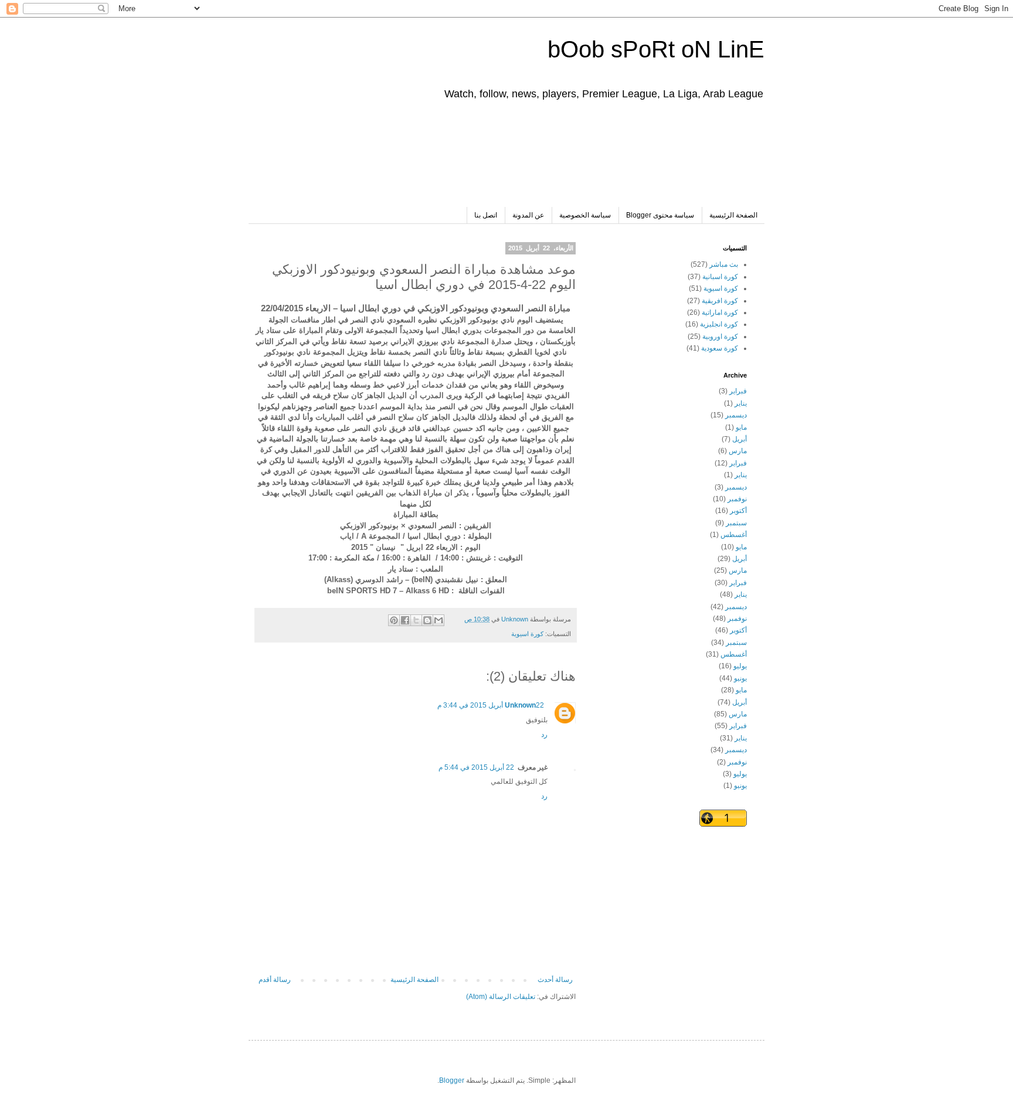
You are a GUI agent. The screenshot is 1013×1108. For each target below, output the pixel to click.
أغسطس (733, 535)
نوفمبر (737, 499)
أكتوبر (738, 511)
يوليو (740, 666)
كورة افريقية (720, 301)
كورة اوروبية (720, 336)
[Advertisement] (533, 160)
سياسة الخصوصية (585, 215)
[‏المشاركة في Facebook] (405, 620)
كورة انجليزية (719, 324)
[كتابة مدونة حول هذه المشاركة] (427, 620)
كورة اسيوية (527, 633)
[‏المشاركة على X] (416, 620)
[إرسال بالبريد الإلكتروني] (438, 620)
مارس (738, 451)
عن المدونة (528, 215)
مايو (741, 427)
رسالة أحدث (555, 980)
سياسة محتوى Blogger (660, 215)
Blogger (451, 1080)
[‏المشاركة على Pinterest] (394, 620)
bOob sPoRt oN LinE (656, 49)
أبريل (739, 439)
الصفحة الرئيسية (733, 215)
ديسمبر (736, 415)
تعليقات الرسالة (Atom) (500, 997)
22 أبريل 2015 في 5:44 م (476, 767)
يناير (741, 403)
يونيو (740, 678)
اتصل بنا (485, 215)
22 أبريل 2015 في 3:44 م (490, 705)
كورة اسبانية (720, 277)
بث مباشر (723, 264)
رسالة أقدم (275, 980)
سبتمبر (736, 523)
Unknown (520, 705)
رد (544, 734)
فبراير (738, 391)
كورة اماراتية (720, 312)
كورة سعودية (719, 348)
